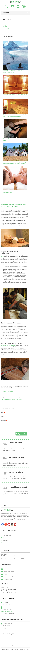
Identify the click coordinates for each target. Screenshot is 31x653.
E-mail (2, 416)
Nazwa (2, 412)
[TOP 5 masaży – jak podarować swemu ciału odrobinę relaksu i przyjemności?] (15, 167)
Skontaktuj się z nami (24, 649)
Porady (4, 25)
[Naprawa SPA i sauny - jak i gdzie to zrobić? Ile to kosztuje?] (15, 119)
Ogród (2, 645)
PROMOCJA (23, 645)
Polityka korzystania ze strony (9, 579)
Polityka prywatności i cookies (9, 576)
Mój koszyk (5, 540)
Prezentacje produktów (8, 28)
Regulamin (5, 569)
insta (11, 524)
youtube (15, 524)
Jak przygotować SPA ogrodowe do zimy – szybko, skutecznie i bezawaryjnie (13, 71)
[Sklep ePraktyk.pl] (15, 1)
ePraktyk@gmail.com (7, 611)
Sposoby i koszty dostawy (8, 571)
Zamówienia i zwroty (13, 649)
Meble (17, 645)
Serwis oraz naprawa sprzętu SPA (8, 345)
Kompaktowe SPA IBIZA (8, 393)
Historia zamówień (7, 535)
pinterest (8, 524)
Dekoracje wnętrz (10, 645)
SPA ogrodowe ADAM (8, 391)
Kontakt (5, 543)
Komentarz (3, 420)
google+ (5, 524)
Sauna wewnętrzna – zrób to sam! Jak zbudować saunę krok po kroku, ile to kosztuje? (15, 95)
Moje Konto (5, 537)
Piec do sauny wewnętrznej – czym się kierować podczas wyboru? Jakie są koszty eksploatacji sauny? (15, 115)
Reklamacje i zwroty (7, 574)
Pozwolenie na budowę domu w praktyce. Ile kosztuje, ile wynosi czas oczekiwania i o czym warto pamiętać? (15, 162)
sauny (2, 256)
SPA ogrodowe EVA (7, 390)
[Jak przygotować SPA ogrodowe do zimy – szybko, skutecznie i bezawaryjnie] (15, 41)
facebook (2, 524)
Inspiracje (5, 26)
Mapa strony (5, 649)
